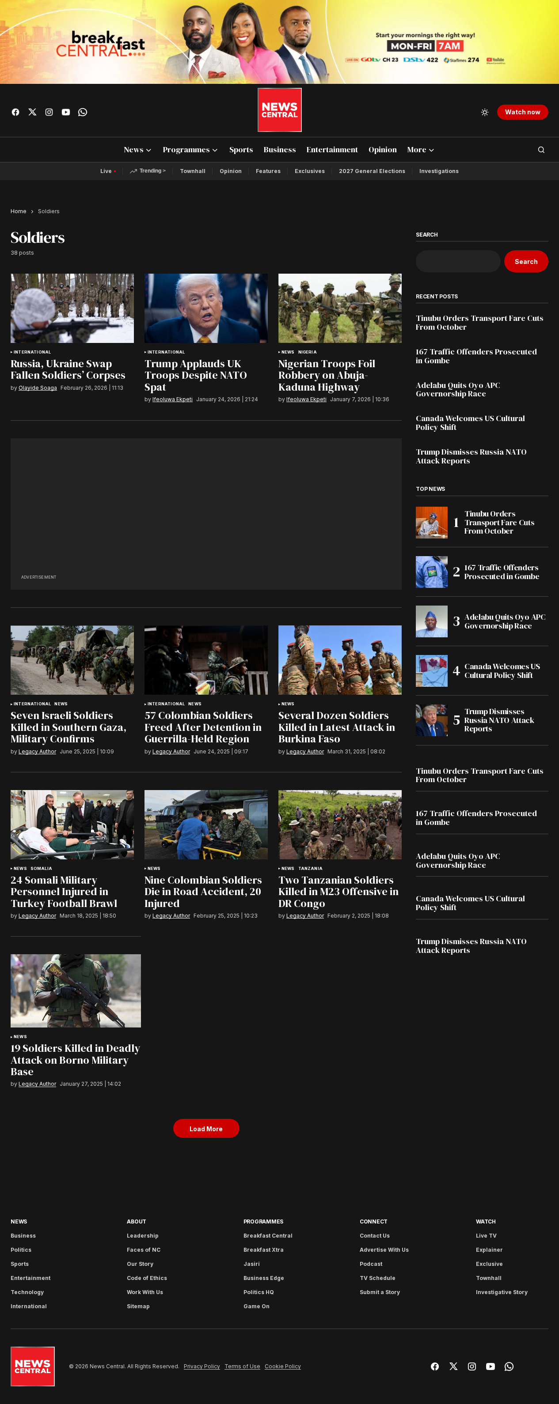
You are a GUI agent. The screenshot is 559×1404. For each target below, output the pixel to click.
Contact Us (375, 1235)
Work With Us (145, 1292)
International (32, 352)
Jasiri (251, 1264)
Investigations (439, 171)
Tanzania (310, 868)
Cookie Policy (283, 1366)
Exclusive (489, 1264)
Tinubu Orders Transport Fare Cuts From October (480, 322)
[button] (485, 112)
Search (427, 235)
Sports (20, 1264)
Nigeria (307, 352)
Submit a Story (380, 1292)
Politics (21, 1249)
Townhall (192, 171)
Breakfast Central (268, 1235)
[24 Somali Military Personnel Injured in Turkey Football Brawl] (72, 824)
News (288, 352)
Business (23, 1235)
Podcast (371, 1264)
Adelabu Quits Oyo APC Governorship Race (458, 390)
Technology (27, 1292)
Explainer (489, 1249)
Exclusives (310, 171)
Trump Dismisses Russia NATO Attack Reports (471, 456)
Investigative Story (502, 1292)
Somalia (41, 868)
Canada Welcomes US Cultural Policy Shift (470, 423)
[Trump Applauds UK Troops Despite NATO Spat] (206, 308)
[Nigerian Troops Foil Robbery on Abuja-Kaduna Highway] (340, 308)
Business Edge (263, 1278)
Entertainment (30, 1278)
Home (19, 211)
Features (268, 171)
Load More (206, 1129)
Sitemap (138, 1306)
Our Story (140, 1264)
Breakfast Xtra (263, 1249)
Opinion (231, 171)
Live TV (486, 1235)
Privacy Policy (202, 1366)
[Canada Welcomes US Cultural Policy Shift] (432, 671)
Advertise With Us (384, 1249)
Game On (256, 1306)
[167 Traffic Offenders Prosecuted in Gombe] (432, 572)
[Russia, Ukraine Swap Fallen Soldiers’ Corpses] (72, 308)
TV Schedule (377, 1278)
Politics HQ (258, 1292)
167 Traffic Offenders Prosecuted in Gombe (476, 356)
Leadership (143, 1235)
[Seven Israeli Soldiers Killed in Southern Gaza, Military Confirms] (72, 660)
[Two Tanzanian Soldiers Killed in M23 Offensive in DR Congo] (340, 824)
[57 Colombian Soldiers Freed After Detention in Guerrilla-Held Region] (206, 660)
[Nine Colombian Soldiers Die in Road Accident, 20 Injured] (206, 824)
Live (106, 171)
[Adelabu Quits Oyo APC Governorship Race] (432, 621)
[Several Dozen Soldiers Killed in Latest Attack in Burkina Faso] (340, 660)
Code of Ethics (147, 1278)
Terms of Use (242, 1366)
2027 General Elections (372, 171)
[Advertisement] (206, 510)
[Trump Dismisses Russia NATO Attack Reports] (432, 720)
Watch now (522, 112)
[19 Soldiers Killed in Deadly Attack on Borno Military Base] (76, 991)
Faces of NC (143, 1249)
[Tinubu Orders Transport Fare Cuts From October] (432, 522)
